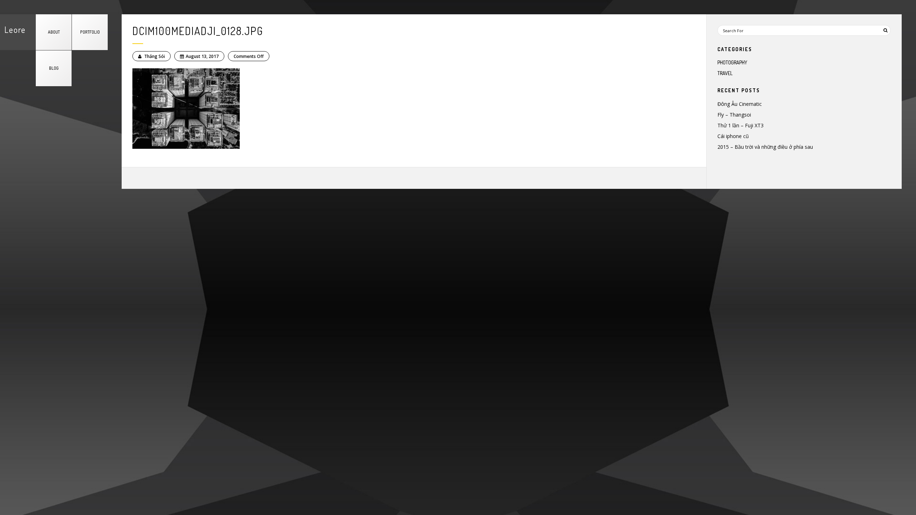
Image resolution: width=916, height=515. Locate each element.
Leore (15, 29)
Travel (724, 73)
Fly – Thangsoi (734, 114)
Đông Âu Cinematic (739, 103)
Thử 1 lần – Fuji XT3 (740, 125)
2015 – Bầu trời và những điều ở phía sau (765, 146)
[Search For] (885, 30)
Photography (732, 62)
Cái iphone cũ (733, 136)
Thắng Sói (154, 56)
